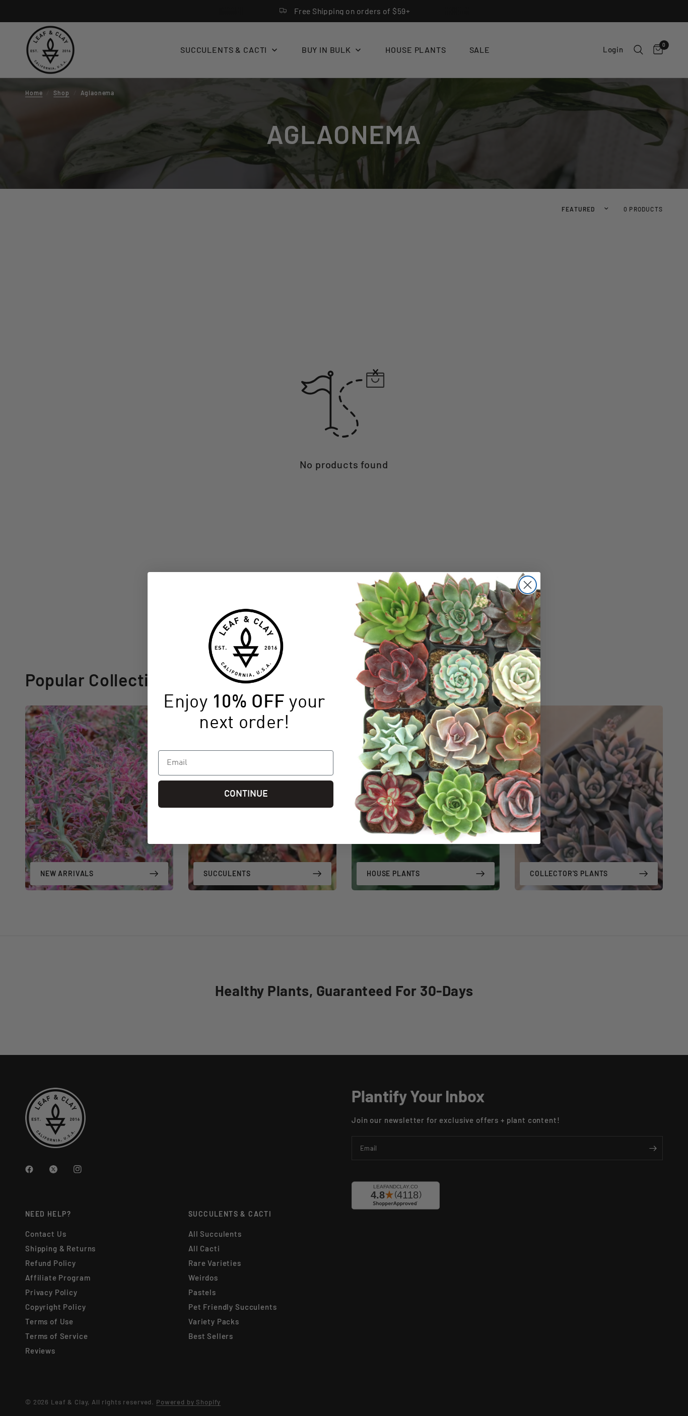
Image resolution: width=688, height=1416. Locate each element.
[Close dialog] (527, 585)
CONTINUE (246, 794)
